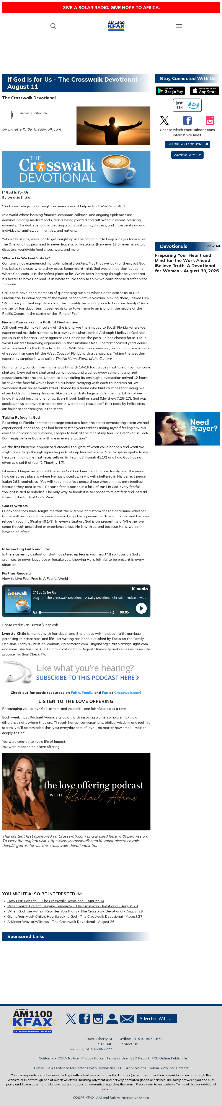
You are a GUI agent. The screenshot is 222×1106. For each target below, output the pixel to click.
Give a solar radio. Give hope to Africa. (111, 7)
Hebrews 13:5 (108, 244)
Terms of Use (117, 1058)
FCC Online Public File (169, 1058)
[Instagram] (210, 120)
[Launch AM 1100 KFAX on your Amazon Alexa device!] (187, 105)
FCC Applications (132, 1068)
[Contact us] (125, 1020)
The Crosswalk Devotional (29, 97)
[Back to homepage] (116, 25)
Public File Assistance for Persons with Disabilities (75, 1068)
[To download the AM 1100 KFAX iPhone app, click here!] (204, 90)
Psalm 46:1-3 (41, 521)
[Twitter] (164, 120)
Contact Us (128, 1044)
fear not (76, 457)
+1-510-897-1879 (147, 1039)
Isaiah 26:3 (11, 481)
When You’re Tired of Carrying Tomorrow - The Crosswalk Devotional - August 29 (72, 906)
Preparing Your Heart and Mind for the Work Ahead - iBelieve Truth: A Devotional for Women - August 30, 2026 (187, 262)
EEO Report (139, 1058)
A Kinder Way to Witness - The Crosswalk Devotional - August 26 (60, 921)
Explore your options (185, 144)
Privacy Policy (92, 1058)
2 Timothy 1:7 (52, 462)
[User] (111, 1021)
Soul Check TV (33, 654)
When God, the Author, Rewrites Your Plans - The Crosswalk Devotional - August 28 (75, 911)
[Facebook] (187, 120)
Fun (105, 692)
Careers (182, 1068)
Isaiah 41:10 (96, 457)
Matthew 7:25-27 (115, 398)
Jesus (47, 457)
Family (87, 692)
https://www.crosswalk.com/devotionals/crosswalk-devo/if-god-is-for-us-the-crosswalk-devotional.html (71, 843)
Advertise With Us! (187, 155)
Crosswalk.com (127, 692)
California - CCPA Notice (59, 1058)
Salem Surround (161, 1068)
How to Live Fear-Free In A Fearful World (35, 578)
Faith (75, 692)
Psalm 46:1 (116, 206)
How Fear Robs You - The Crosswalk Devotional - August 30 (55, 901)
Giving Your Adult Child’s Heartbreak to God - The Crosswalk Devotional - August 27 (74, 916)
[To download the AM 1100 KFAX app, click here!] (170, 90)
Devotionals (173, 246)
